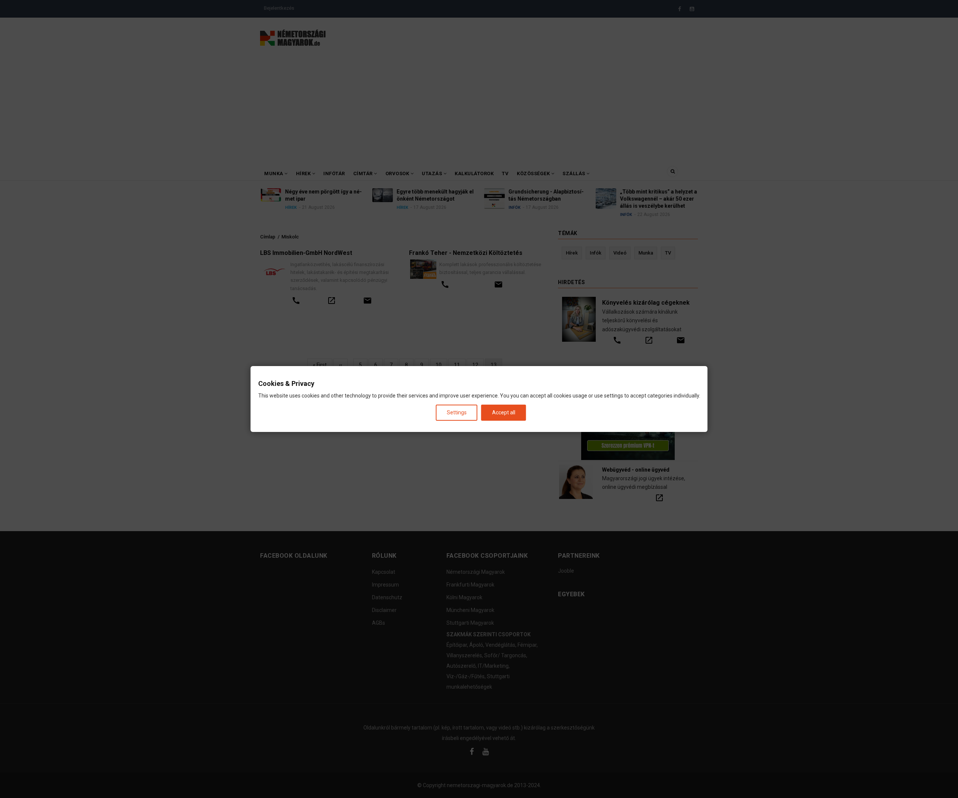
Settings (457, 412)
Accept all (503, 412)
